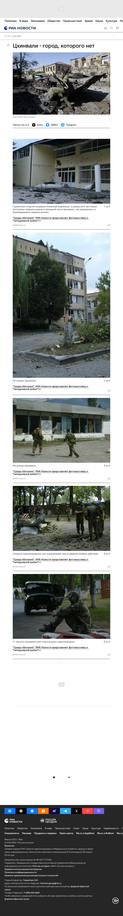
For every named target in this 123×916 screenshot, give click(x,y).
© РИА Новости (19, 225)
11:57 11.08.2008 (12, 36)
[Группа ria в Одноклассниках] (43, 811)
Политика (9, 828)
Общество (22, 828)
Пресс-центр (66, 833)
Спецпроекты (11, 833)
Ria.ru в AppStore (85, 833)
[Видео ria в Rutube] (54, 811)
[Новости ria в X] (76, 811)
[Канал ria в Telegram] (65, 811)
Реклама (26, 833)
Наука (85, 828)
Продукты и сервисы (45, 833)
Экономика (36, 828)
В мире (48, 828)
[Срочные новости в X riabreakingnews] (87, 811)
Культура (96, 828)
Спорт (76, 828)
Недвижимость (111, 828)
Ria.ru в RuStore (105, 833)
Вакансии (9, 845)
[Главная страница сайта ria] (20, 28)
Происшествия (62, 828)
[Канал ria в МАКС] (9, 811)
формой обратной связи (16, 899)
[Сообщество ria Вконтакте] (32, 811)
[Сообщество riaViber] (98, 811)
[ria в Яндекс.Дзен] (21, 811)
